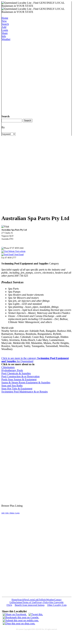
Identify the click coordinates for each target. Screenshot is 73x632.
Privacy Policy (42, 602)
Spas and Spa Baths (12, 385)
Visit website (20, 251)
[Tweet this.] (36, 614)
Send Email (19, 254)
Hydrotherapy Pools (12, 370)
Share (5, 33)
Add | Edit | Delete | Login (10, 513)
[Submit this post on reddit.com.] (21, 620)
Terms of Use (28, 602)
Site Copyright (56, 602)
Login (5, 30)
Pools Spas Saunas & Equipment (18, 379)
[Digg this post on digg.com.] (19, 623)
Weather (6, 39)
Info (4, 36)
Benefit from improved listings (29, 605)
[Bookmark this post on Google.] (21, 617)
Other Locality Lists (57, 605)
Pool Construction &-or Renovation (20, 376)
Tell (40, 599)
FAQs (9, 605)
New (4, 21)
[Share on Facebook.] (15, 614)
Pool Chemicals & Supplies (16, 373)
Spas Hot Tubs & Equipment (16, 388)
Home (5, 18)
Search (5, 24)
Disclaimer (17, 602)
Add (4, 27)
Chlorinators (8, 367)
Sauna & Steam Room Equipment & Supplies (25, 382)
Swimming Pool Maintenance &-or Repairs (24, 391)
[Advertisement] (36, 77)
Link (36, 599)
